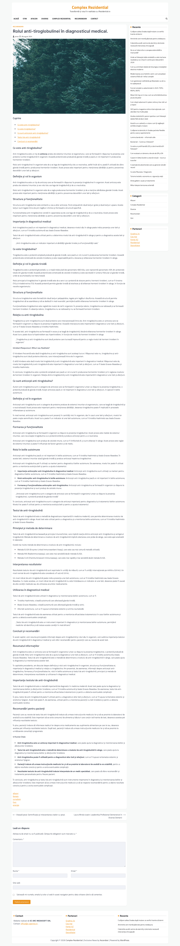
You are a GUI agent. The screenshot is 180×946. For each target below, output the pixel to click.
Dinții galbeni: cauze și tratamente (142, 180)
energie (16, 805)
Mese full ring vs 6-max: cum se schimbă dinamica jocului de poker (148, 96)
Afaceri (34, 18)
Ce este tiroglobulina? (27, 128)
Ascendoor (104, 940)
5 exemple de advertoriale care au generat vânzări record (148, 166)
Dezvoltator (135, 245)
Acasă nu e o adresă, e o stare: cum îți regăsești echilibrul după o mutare (147, 124)
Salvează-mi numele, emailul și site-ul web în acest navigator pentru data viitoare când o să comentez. (59, 894)
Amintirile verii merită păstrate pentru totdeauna (147, 38)
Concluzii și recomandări (28, 141)
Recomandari (81, 18)
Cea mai (133, 236)
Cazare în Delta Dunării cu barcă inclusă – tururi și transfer (148, 159)
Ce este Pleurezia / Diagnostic (141, 171)
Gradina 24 (135, 233)
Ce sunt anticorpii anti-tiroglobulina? (33, 133)
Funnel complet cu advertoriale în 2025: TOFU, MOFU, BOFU (146, 89)
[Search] (166, 19)
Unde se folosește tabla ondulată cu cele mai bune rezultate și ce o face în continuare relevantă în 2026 (148, 60)
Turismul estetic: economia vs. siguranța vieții (146, 176)
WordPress (124, 940)
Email (74, 870)
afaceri (15, 793)
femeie (15, 796)
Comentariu (18, 839)
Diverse (44, 18)
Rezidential (135, 242)
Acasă (16, 18)
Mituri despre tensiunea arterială (142, 185)
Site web (16, 882)
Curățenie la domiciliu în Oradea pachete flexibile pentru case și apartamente (147, 131)
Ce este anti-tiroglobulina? (29, 124)
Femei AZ (134, 239)
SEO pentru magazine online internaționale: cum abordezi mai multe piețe (147, 110)
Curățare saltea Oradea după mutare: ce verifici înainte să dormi (147, 32)
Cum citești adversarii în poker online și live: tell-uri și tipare (148, 103)
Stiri (25, 18)
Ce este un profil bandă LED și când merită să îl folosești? (147, 147)
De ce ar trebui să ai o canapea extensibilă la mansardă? (146, 51)
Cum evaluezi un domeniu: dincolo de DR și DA (146, 153)
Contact (94, 18)
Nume (16, 870)
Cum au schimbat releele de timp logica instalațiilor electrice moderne (148, 68)
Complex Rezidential (90, 7)
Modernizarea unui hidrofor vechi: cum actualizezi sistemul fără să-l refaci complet (148, 75)
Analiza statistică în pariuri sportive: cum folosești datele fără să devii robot (148, 117)
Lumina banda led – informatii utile (142, 137)
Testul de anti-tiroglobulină (29, 137)
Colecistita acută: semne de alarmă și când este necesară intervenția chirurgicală (147, 44)
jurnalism (17, 799)
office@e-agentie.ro (29, 923)
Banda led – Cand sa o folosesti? (142, 142)
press (17, 36)
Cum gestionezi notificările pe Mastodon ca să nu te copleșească (147, 82)
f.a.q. (14, 802)
